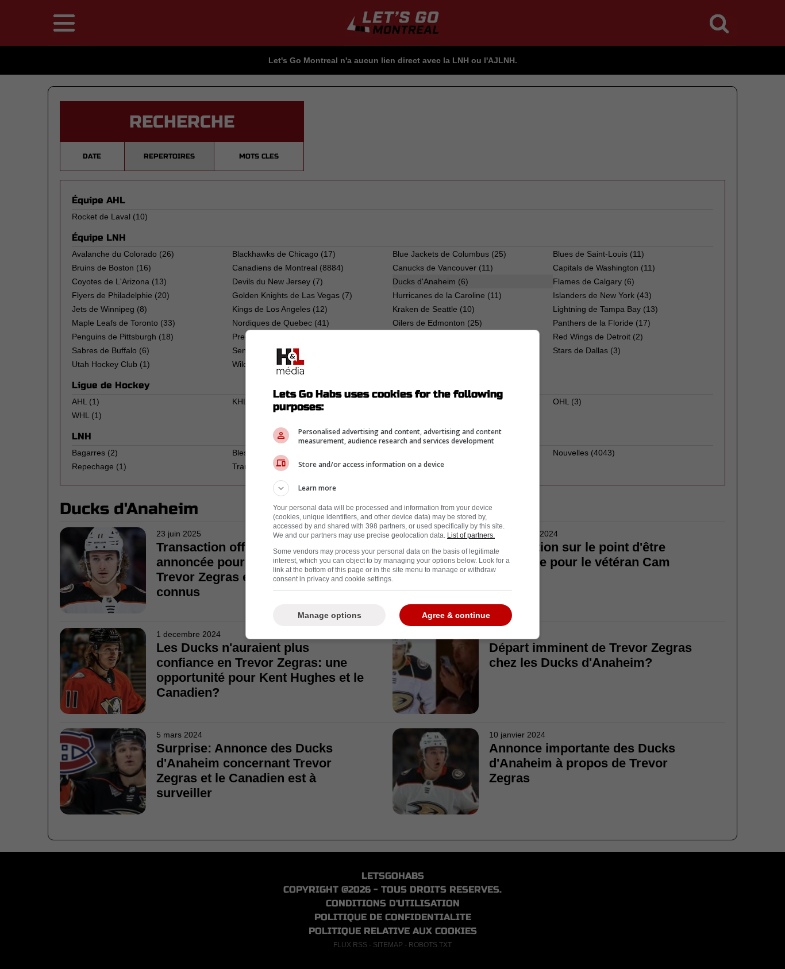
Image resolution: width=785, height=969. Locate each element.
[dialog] (392, 484)
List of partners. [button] (471, 535)
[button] (392, 488)
